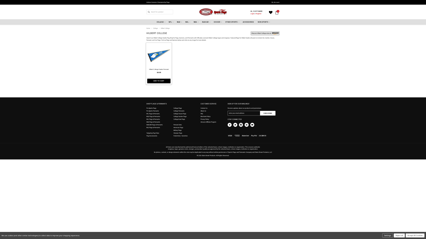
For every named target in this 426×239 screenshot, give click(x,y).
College (155, 28)
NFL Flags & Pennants (153, 114)
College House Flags (180, 114)
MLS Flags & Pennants (153, 127)
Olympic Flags (178, 133)
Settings (387, 235)
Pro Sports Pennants (152, 111)
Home (148, 28)
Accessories (248, 22)
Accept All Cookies (415, 235)
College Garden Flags (180, 116)
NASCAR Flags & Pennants (154, 125)
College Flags (178, 108)
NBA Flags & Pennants (153, 122)
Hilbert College (165, 28)
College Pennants (179, 111)
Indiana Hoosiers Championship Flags (158, 2)
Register (258, 13)
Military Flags (178, 130)
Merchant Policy (205, 116)
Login (252, 13)
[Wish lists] (270, 12)
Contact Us (204, 108)
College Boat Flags (179, 119)
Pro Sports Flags (151, 108)
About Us (203, 111)
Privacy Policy (205, 119)
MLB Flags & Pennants (153, 116)
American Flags (178, 127)
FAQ (202, 114)
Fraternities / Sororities (181, 136)
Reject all (399, 235)
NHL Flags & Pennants (153, 119)
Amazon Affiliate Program (208, 122)
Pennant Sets (178, 125)
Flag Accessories (151, 136)
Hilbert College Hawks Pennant (159, 69)
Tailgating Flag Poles (152, 133)
